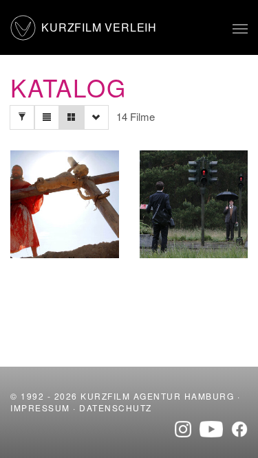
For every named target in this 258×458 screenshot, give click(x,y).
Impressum (40, 407)
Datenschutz (115, 407)
